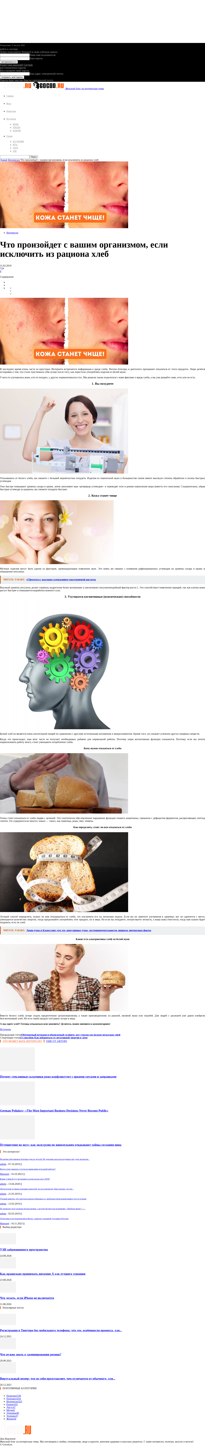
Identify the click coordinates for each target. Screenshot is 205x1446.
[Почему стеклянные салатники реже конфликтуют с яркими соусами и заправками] (17, 1070)
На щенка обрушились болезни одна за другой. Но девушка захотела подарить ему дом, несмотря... (45, 1159)
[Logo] (16, 88)
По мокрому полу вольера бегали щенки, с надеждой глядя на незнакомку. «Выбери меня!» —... (43, 1208)
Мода (8, 103)
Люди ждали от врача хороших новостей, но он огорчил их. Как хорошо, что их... (37, 1189)
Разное (9, 136)
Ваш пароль (36, 58)
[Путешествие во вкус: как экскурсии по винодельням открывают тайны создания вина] (17, 1138)
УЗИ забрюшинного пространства (24, 1249)
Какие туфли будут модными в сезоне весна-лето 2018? (25, 1179)
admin (3, 1164)
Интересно (11, 118)
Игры (15, 144)
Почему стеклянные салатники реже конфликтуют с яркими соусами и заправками (58, 1076)
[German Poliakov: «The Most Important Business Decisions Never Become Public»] (17, 1104)
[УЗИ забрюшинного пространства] (8, 1243)
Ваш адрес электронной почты (46, 73)
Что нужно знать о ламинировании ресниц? (30, 1354)
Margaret (4, 1174)
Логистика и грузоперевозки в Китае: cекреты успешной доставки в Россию (34, 1218)
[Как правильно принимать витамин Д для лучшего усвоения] (8, 1267)
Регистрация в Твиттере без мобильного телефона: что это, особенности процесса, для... (61, 1330)
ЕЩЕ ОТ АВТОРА (56, 1041)
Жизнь (16, 124)
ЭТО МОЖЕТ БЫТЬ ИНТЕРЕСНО (22, 1041)
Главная (9, 95)
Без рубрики (18, 141)
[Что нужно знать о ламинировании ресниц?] (8, 1348)
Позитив (17, 130)
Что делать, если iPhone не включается (27, 1298)
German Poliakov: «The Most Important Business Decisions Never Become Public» (54, 1110)
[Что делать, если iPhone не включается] (8, 1291)
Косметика (11, 111)
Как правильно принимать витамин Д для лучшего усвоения (42, 1273)
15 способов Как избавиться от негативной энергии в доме (54, 1037)
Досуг (15, 147)
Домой (3, 160)
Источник (5, 1029)
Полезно (16, 127)
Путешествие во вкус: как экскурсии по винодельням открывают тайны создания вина (60, 1144)
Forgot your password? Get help (16, 65)
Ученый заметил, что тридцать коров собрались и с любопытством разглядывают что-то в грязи (43, 1199)
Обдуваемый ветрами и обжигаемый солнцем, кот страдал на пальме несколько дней (70, 1034)
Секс (15, 151)
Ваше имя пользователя (42, 55)
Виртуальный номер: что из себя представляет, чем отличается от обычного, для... (57, 1378)
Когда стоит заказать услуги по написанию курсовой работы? (28, 1169)
